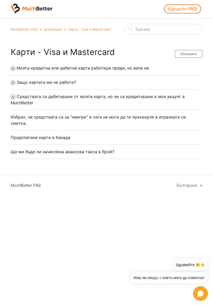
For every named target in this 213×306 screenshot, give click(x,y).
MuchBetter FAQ (24, 29)
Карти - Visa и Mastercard (89, 29)
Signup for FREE (182, 8)
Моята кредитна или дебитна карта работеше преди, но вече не (83, 68)
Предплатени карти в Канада (40, 137)
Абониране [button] (188, 54)
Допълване (53, 29)
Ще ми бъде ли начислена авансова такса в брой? (62, 151)
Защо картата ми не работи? (46, 82)
